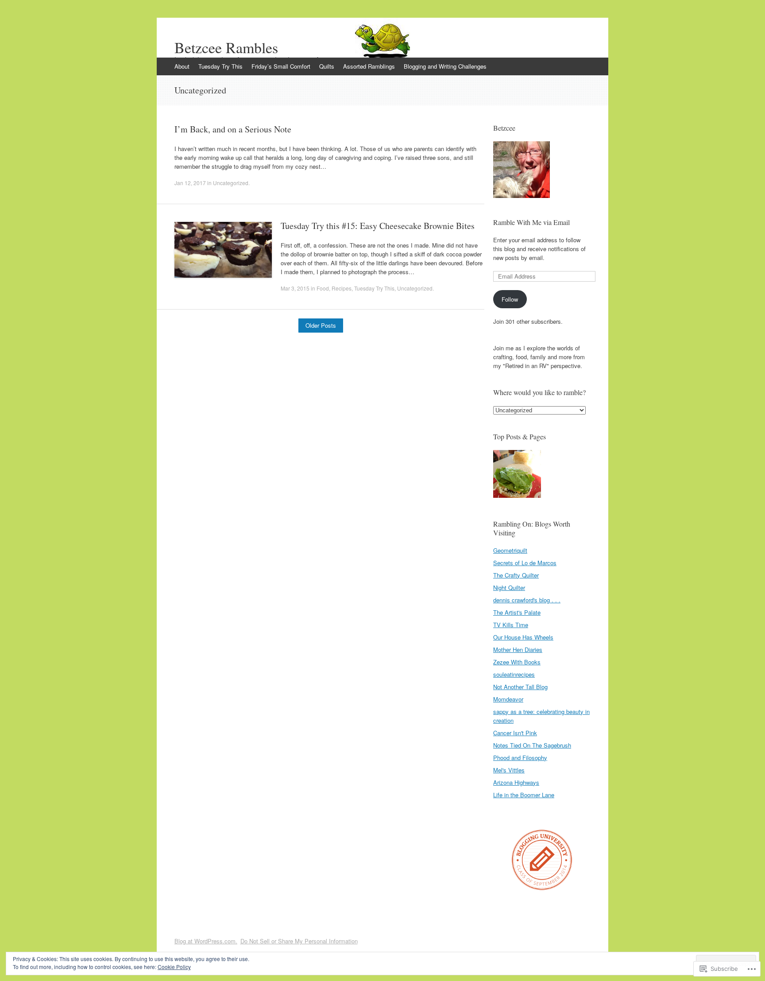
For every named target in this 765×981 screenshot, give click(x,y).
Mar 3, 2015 (295, 288)
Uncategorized (230, 182)
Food (323, 288)
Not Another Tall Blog (520, 686)
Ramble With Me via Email (531, 222)
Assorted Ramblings (369, 66)
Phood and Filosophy (520, 757)
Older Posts (320, 325)
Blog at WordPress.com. (205, 941)
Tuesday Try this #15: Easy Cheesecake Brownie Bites (378, 226)
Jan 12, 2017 (190, 182)
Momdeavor (508, 699)
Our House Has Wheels (523, 637)
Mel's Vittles (509, 770)
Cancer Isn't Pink (515, 733)
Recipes (342, 288)
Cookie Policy (174, 966)
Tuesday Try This (220, 66)
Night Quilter (509, 587)
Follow (510, 299)
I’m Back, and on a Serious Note (232, 129)
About (181, 66)
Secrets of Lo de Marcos (524, 562)
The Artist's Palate (517, 612)
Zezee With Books (517, 662)
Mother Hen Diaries (517, 649)
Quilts (326, 66)
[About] (517, 475)
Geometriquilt (510, 550)
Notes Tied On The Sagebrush (532, 745)
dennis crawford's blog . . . (526, 600)
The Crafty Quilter (516, 575)
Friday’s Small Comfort (280, 66)
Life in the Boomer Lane (523, 795)
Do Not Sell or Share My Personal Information (299, 941)
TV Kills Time (510, 624)
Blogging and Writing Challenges (445, 66)
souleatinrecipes (514, 674)
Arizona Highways (516, 782)
